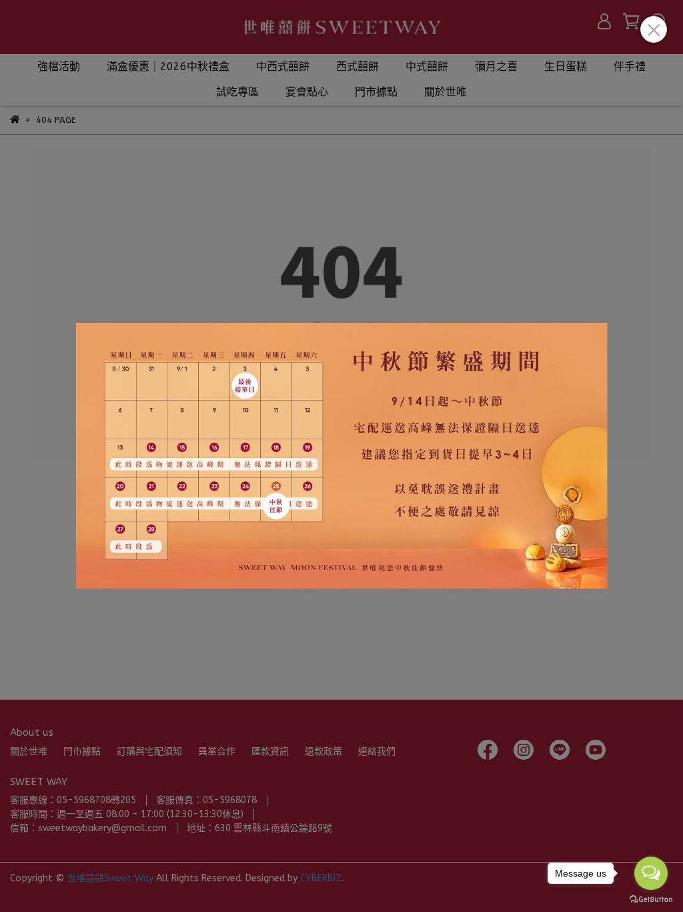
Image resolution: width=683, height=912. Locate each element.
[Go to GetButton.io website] (651, 899)
